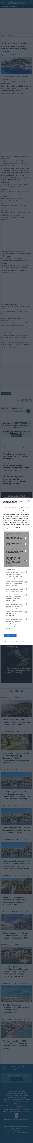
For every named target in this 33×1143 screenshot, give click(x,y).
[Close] (29, 501)
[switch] (25, 538)
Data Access (16, 641)
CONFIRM (10, 635)
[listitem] (16, 533)
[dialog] (16, 571)
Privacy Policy (27, 641)
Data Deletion (6, 641)
